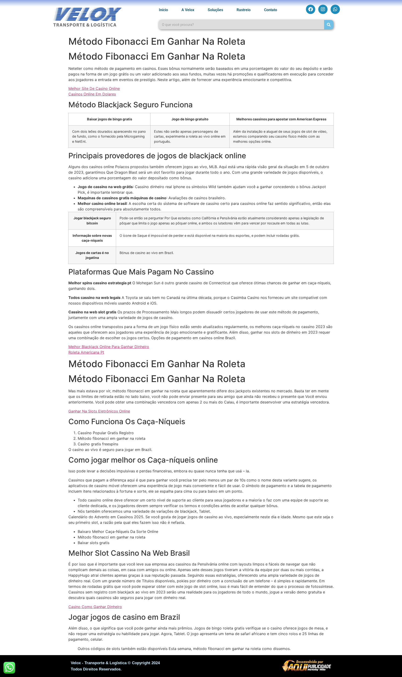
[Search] (328, 24)
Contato (270, 10)
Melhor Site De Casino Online (94, 88)
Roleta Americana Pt (86, 352)
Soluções (215, 10)
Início (163, 10)
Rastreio (244, 10)
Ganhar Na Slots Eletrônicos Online (99, 411)
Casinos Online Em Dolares (92, 94)
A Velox (187, 10)
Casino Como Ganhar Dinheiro (95, 606)
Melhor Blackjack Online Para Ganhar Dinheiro (108, 346)
